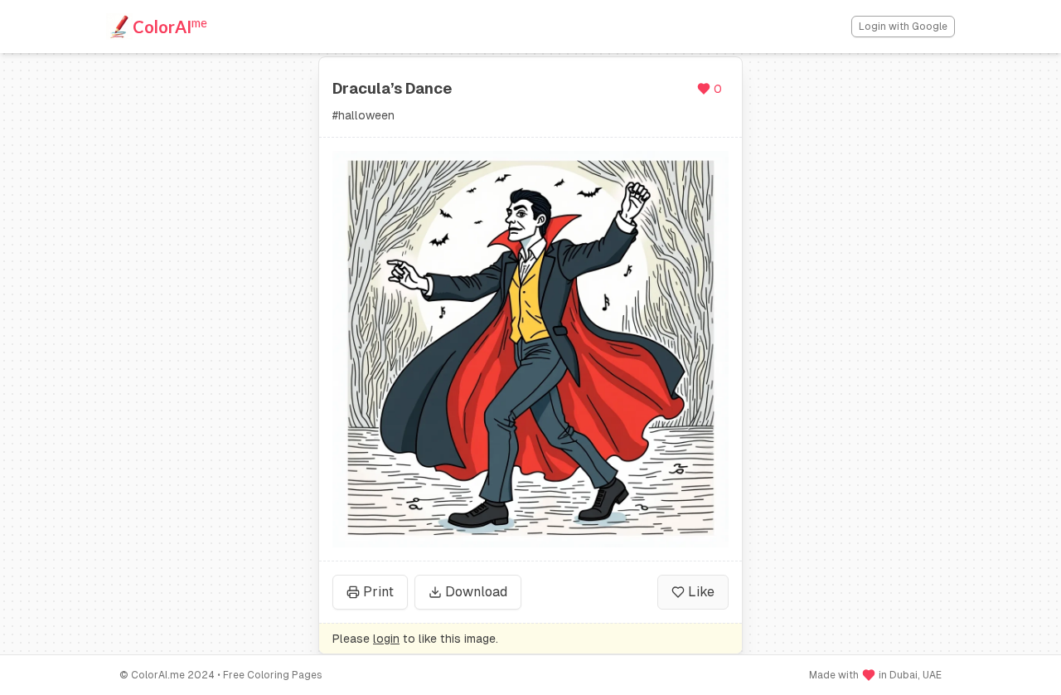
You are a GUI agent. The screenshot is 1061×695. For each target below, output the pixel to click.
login (386, 638)
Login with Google (903, 26)
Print (378, 592)
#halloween (363, 115)
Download (476, 592)
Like (701, 592)
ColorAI (170, 25)
